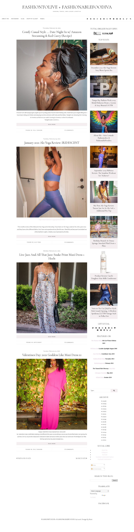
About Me (5, 18)
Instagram (15, 18)
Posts (94, 465)
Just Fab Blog (97, 354)
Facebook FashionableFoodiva (104, 457)
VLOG (22, 18)
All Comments (96, 469)
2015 (104, 429)
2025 (104, 403)
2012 (104, 437)
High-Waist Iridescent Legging (48, 219)
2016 (104, 427)
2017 (104, 424)
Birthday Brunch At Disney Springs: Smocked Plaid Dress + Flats (104, 243)
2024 (104, 406)
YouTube (104, 454)
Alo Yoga (37, 242)
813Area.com (94, 348)
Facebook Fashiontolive (104, 459)
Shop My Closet (32, 18)
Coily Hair (112, 368)
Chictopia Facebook (101, 373)
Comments (69, 130)
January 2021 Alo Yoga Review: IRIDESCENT (51, 143)
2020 (104, 416)
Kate (90, 519)
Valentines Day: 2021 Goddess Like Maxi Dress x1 (51, 355)
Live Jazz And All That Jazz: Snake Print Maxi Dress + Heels (51, 256)
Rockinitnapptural (99, 363)
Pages (42, 18)
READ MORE (52, 124)
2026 (104, 401)
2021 (104, 414)
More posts (81, 458)
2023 (104, 409)
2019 (104, 419)
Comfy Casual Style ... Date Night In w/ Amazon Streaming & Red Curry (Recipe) (51, 34)
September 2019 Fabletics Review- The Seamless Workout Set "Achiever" (104, 173)
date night (38, 342)
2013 (104, 435)
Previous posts (24, 458)
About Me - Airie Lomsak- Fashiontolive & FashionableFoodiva (104, 138)
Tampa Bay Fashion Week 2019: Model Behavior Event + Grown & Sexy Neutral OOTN (104, 103)
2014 (104, 432)
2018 (104, 422)
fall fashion (37, 130)
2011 (104, 440)
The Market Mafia (96, 341)
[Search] (114, 390)
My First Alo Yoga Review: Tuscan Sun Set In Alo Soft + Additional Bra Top (104, 208)
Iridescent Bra (61, 219)
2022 (104, 411)
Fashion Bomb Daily (99, 359)
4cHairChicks (100, 377)
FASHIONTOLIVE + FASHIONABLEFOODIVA (67, 7)
